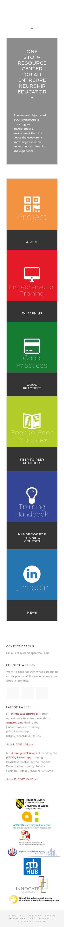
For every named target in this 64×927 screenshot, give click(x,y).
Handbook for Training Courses (32, 537)
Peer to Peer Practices (32, 461)
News (32, 612)
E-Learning (32, 313)
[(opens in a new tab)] (32, 574)
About (32, 242)
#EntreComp (14, 722)
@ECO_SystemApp (19, 757)
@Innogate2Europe (24, 713)
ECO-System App (32, 12)
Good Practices (32, 386)
